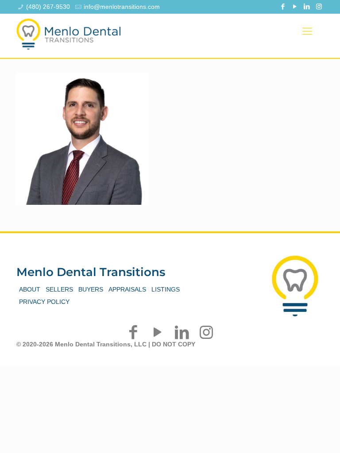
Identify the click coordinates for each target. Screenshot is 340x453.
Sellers (59, 289)
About (29, 289)
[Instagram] (319, 6)
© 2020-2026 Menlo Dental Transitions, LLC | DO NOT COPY (105, 344)
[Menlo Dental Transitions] (68, 31)
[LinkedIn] (307, 6)
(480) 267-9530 (48, 6)
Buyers (90, 289)
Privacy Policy (44, 301)
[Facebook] (283, 6)
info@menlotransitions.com (122, 6)
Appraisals (127, 289)
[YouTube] (295, 6)
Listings (165, 289)
